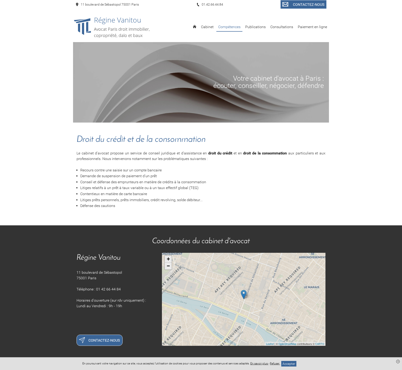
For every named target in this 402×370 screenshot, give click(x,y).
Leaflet (270, 344)
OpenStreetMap (287, 344)
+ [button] (168, 259)
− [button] (168, 266)
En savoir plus (259, 363)
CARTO (319, 344)
